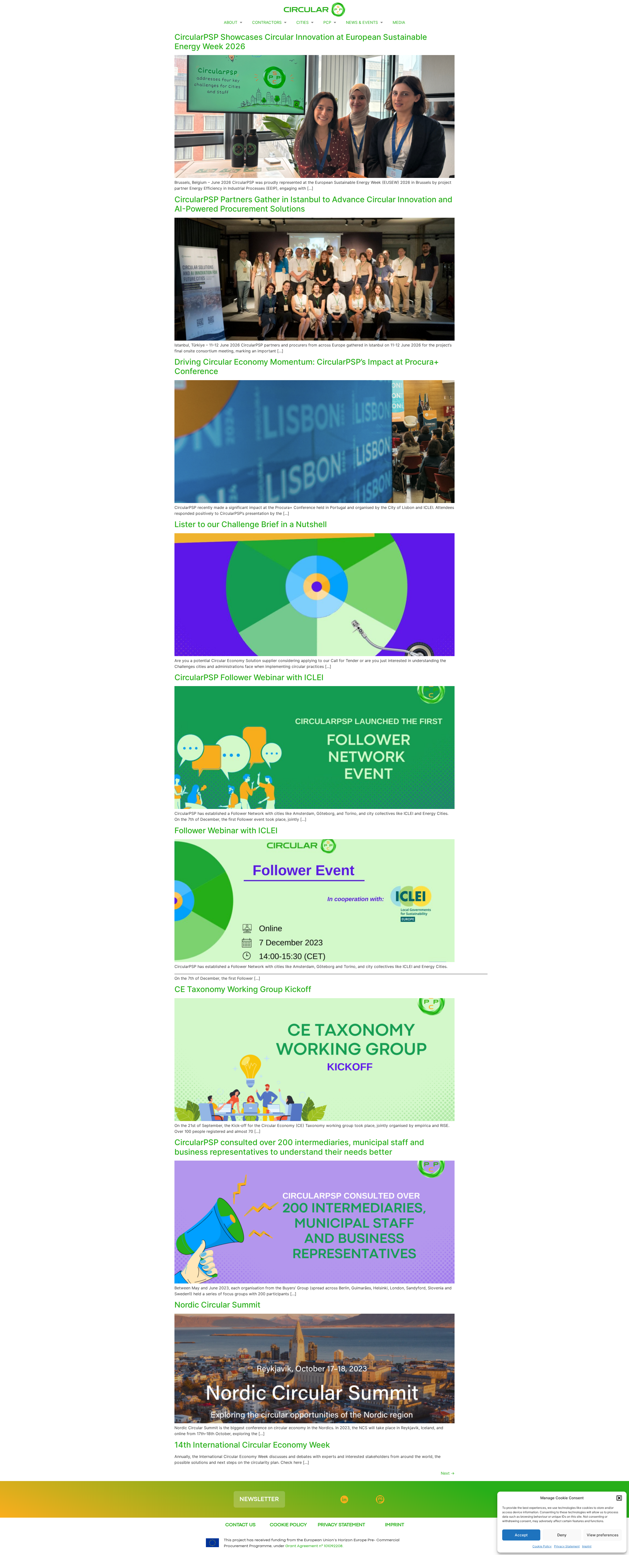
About (230, 22)
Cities (302, 22)
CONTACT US (240, 1525)
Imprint (586, 1546)
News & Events (362, 22)
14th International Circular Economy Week (252, 1445)
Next (448, 1473)
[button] (619, 1498)
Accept (521, 1535)
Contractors (267, 22)
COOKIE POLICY (288, 1525)
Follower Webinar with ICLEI (226, 830)
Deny (562, 1535)
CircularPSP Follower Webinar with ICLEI (249, 677)
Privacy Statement (567, 1546)
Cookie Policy (542, 1546)
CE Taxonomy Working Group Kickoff (242, 989)
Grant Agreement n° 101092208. (314, 1546)
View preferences (602, 1535)
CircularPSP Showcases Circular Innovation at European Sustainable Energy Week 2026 (300, 41)
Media (399, 22)
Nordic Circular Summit (217, 1305)
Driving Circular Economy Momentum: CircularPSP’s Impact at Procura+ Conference (306, 366)
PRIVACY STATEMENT (341, 1525)
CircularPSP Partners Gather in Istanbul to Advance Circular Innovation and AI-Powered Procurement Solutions (313, 204)
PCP (327, 22)
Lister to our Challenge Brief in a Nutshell (250, 524)
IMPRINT (394, 1525)
